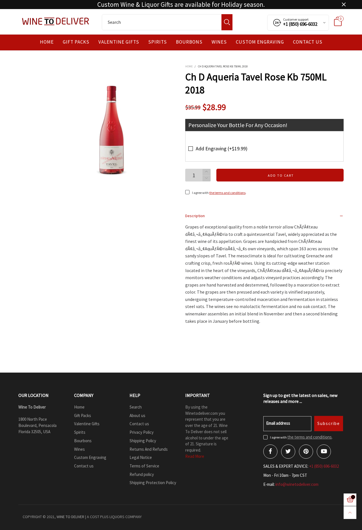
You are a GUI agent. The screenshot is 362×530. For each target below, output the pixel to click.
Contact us (307, 42)
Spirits (157, 42)
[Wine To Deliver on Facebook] (270, 451)
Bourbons (189, 42)
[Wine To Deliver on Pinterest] (306, 451)
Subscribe (328, 423)
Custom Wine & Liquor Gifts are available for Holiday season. (181, 4)
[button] (206, 178)
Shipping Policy (143, 440)
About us (137, 415)
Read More (194, 456)
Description (195, 215)
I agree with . (219, 193)
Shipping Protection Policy (153, 482)
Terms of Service (144, 466)
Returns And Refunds (149, 449)
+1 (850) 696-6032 (324, 466)
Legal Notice (141, 457)
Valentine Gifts (118, 42)
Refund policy (142, 474)
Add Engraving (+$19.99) (221, 148)
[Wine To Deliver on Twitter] (288, 451)
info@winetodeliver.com (296, 484)
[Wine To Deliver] (55, 21)
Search (136, 407)
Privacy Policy (142, 432)
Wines (219, 42)
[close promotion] (343, 4)
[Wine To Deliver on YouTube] (324, 451)
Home (47, 42)
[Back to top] (350, 512)
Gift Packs (76, 42)
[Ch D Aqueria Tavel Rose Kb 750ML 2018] (111, 130)
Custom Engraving (260, 42)
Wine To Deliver (70, 516)
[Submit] (226, 22)
